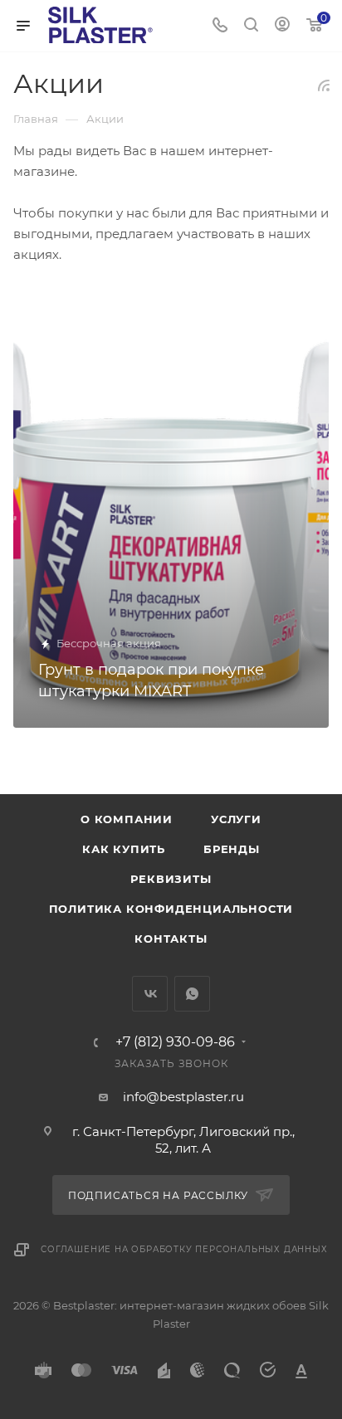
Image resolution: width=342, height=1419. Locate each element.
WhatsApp (192, 994)
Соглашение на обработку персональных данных (184, 1249)
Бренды (231, 849)
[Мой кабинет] (282, 26)
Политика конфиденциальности (171, 908)
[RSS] (324, 85)
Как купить (123, 849)
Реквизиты (170, 878)
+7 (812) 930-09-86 (175, 1042)
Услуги (236, 819)
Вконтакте (150, 994)
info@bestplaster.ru (183, 1096)
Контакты (170, 938)
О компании (127, 819)
